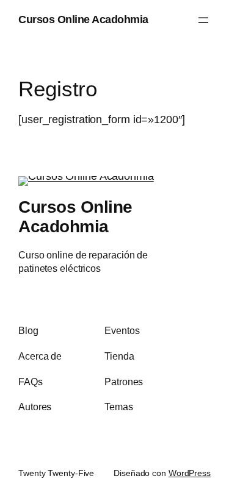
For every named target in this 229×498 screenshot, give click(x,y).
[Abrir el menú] (203, 20)
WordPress (190, 473)
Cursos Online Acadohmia (83, 19)
